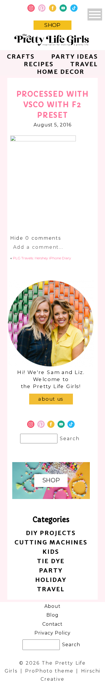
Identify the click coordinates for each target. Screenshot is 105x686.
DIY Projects (51, 532)
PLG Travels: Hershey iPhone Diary (42, 258)
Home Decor (61, 71)
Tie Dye (51, 561)
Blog (52, 615)
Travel (84, 64)
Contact (52, 624)
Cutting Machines (51, 542)
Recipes (39, 64)
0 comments (35, 238)
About (52, 606)
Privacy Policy (52, 633)
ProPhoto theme (49, 671)
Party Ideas (74, 56)
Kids (51, 551)
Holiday (50, 579)
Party (51, 570)
